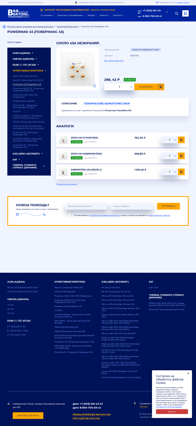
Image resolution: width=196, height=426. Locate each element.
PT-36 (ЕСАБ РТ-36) (16, 335)
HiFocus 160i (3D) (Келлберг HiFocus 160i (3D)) (120, 315)
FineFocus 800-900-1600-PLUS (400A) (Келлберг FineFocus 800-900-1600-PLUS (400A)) (121, 364)
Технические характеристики (107, 103)
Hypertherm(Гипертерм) (67, 26)
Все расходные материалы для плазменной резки (30, 26)
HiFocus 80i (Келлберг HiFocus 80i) (117, 296)
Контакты (117, 15)
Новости (103, 15)
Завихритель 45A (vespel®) (86, 169)
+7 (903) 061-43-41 (149, 11)
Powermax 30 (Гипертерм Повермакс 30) (25, 146)
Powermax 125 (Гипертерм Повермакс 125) (25, 133)
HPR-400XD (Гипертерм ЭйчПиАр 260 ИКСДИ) (25, 106)
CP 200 (10, 309)
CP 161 (10, 305)
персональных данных (159, 215)
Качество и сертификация (69, 15)
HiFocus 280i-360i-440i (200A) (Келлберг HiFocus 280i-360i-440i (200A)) (120, 357)
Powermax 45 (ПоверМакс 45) (27, 84)
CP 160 (10, 313)
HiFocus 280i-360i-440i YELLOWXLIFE (119, 333)
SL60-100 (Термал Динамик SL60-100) (166, 309)
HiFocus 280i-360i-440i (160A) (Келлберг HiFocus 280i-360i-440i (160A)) (120, 322)
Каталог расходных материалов (80, 10)
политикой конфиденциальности (105, 215)
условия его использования (169, 407)
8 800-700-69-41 (152, 16)
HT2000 (16, 111)
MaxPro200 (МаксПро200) (25, 76)
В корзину (146, 87)
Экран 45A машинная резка (86, 153)
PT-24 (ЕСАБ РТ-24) (16, 326)
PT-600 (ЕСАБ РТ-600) (17, 330)
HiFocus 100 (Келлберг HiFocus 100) (118, 300)
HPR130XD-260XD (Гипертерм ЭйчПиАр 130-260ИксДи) (27, 140)
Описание (69, 103)
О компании (46, 15)
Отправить (168, 206)
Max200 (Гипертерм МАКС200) (28, 80)
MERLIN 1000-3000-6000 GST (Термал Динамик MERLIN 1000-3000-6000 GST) (167, 304)
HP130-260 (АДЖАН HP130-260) (22, 291)
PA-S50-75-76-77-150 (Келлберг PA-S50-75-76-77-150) (120, 351)
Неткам (144, 406)
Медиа (91, 15)
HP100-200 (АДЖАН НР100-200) (22, 287)
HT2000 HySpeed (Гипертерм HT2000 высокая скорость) (27, 116)
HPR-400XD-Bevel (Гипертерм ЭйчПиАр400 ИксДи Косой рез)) (28, 127)
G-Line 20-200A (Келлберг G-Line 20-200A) (121, 377)
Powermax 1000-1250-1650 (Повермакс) (25, 96)
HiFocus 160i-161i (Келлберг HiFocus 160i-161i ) (121, 309)
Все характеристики (113, 60)
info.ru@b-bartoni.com (86, 418)
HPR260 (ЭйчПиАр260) (24, 101)
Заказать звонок (28, 415)
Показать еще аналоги (66, 184)
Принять (172, 411)
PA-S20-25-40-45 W (111, 287)
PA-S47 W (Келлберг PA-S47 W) (116, 291)
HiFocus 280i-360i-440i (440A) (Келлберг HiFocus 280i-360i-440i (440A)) (120, 328)
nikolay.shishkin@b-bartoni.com (92, 414)
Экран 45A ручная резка (84, 137)
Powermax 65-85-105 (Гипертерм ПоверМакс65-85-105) (28, 89)
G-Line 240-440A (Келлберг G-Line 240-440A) (120, 372)
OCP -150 (153, 287)
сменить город (183, 2)
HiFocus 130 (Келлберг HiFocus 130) (118, 304)
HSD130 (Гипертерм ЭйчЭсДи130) (29, 122)
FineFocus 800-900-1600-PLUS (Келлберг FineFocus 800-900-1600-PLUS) (121, 345)
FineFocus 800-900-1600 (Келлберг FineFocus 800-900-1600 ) (118, 338)
